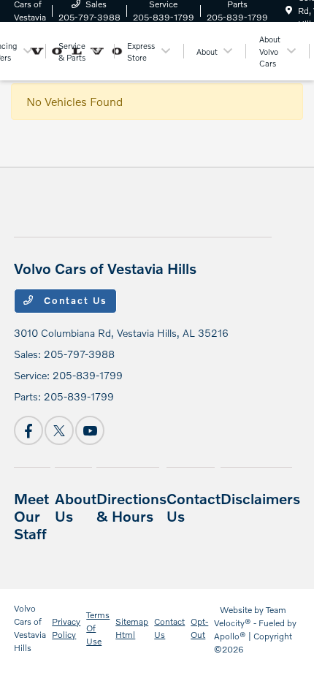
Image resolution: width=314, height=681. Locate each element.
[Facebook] (28, 430)
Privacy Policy (66, 628)
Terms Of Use (98, 628)
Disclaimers (260, 498)
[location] (289, 10)
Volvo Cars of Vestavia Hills (30, 628)
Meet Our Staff (31, 516)
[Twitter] (59, 430)
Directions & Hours (131, 507)
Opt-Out (199, 628)
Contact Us (73, 300)
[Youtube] (89, 430)
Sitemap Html (131, 628)
